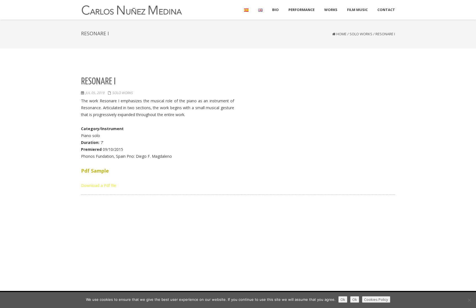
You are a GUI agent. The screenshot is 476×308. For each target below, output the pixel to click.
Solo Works (361, 33)
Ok (342, 299)
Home (341, 33)
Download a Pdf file (98, 185)
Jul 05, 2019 (94, 92)
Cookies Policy (376, 299)
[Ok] (469, 300)
